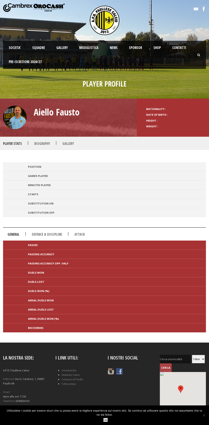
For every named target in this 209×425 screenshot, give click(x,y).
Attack (79, 234)
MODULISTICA (88, 47)
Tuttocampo (68, 384)
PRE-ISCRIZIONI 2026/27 (25, 61)
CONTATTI (179, 47)
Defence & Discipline (47, 234)
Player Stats (12, 143)
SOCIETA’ (15, 47)
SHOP (157, 47)
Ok (105, 420)
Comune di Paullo (72, 379)
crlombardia (68, 370)
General (13, 234)
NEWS (114, 47)
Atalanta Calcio (70, 375)
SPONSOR (135, 47)
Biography (42, 143)
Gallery (68, 143)
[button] (180, 389)
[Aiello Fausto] (15, 117)
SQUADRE (38, 47)
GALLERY (62, 47)
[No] (204, 415)
